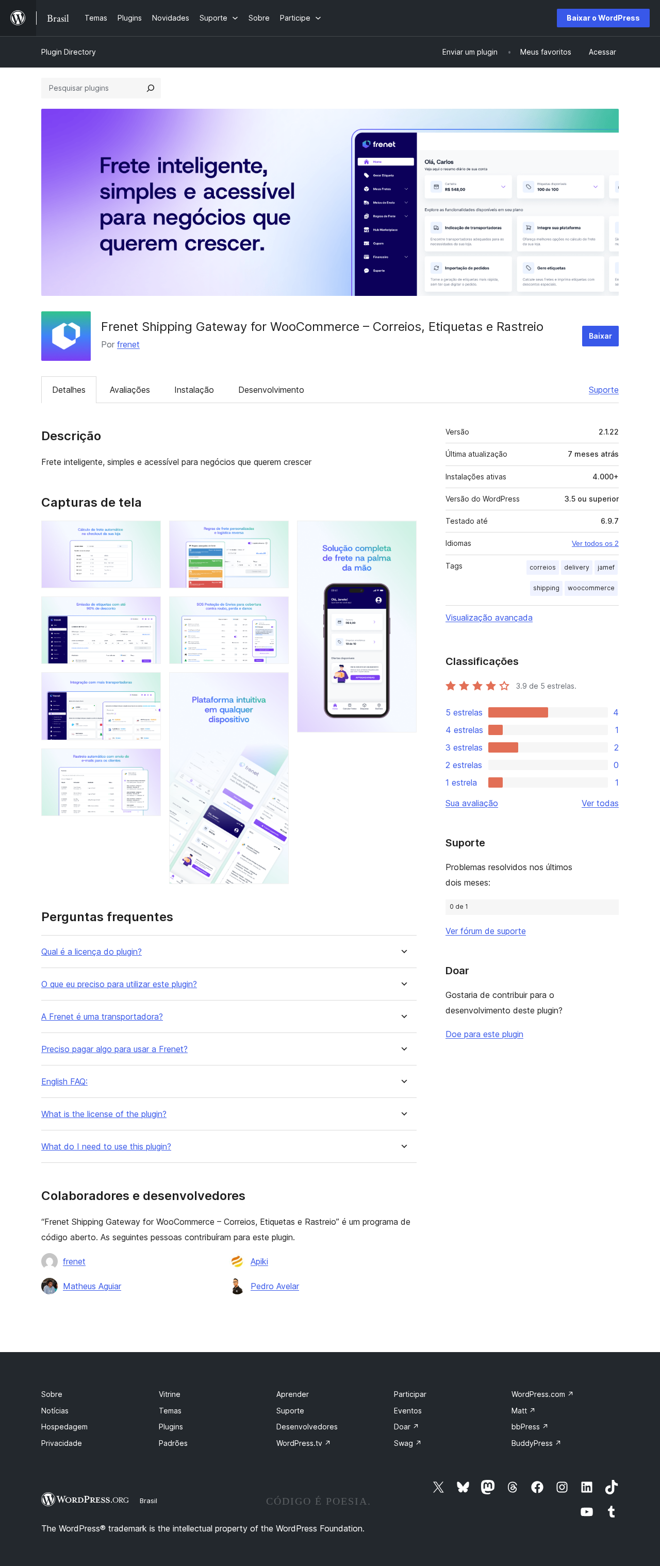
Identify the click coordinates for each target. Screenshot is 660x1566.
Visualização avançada (489, 617)
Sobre (51, 1394)
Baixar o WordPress (603, 17)
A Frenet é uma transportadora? (102, 1017)
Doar (406, 1426)
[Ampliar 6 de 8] (275, 610)
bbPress (530, 1426)
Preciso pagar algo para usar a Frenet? (114, 1049)
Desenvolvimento (271, 390)
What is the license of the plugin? (104, 1114)
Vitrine (169, 1394)
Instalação (194, 390)
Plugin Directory (68, 51)
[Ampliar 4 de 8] (147, 762)
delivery (576, 567)
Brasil (148, 1500)
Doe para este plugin (484, 1034)
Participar (410, 1394)
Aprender (292, 1394)
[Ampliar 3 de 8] (147, 686)
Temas (170, 1410)
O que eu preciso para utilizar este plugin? (119, 984)
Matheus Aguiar (92, 1286)
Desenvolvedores (307, 1426)
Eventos (408, 1410)
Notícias (55, 1410)
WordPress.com (543, 1394)
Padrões (173, 1443)
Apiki (259, 1261)
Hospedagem (64, 1426)
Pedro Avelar (275, 1286)
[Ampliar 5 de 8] (275, 534)
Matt (524, 1410)
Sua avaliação (472, 803)
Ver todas (600, 803)
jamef (606, 567)
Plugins (171, 1426)
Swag (408, 1443)
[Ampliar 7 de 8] (275, 686)
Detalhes (69, 390)
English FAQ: (64, 1082)
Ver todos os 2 (595, 543)
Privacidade (61, 1443)
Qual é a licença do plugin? (91, 952)
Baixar (600, 335)
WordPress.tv (303, 1443)
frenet (128, 344)
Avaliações (130, 390)
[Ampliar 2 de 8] (147, 610)
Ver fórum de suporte (486, 931)
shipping (546, 588)
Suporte (604, 390)
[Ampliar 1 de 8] (147, 534)
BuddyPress (537, 1443)
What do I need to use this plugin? (106, 1147)
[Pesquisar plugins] (150, 88)
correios (543, 567)
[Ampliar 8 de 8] (403, 534)
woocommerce (591, 588)
